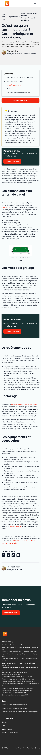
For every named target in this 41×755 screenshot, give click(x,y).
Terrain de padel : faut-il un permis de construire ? (17, 688)
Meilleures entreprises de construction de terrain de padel (20, 711)
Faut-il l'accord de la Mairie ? (11, 674)
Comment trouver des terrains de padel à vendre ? (17, 677)
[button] (35, 3)
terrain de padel (15, 526)
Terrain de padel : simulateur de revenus (14, 704)
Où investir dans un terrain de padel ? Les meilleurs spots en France (19, 660)
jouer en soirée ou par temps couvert (24, 404)
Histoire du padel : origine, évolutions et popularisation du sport (20, 655)
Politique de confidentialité (10, 732)
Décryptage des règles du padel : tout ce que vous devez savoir (20, 648)
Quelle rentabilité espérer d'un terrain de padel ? (17, 690)
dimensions (6, 207)
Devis (3, 725)
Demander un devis (20, 100)
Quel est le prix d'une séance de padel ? (14, 672)
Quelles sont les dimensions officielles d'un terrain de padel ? (20, 685)
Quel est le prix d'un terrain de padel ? (14, 692)
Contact (4, 722)
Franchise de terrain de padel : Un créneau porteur (17, 645)
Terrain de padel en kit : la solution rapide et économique (19, 651)
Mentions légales (7, 729)
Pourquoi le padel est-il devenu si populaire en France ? (19, 681)
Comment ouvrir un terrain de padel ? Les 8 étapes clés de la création (20, 669)
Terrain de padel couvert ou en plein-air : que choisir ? (18, 679)
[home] (6, 3)
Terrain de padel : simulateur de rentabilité (15, 708)
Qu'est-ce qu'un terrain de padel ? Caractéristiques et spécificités (18, 664)
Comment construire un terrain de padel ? (15, 695)
